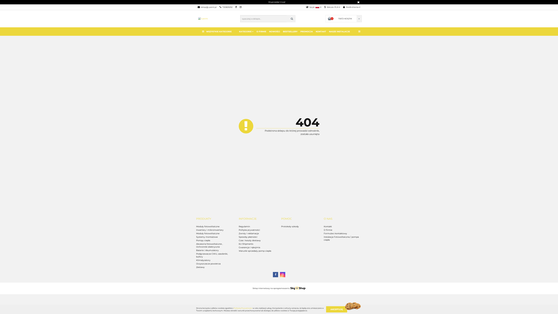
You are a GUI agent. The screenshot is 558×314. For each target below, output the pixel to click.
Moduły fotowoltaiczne (207, 226)
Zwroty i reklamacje (249, 233)
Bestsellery (290, 31)
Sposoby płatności (248, 237)
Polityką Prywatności (243, 308)
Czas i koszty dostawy (250, 240)
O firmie (261, 31)
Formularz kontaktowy (335, 233)
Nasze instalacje (339, 31)
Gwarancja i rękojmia (249, 247)
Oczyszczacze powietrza (208, 263)
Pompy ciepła (203, 240)
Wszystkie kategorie (219, 31)
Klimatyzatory (203, 260)
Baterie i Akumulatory (207, 250)
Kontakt (321, 31)
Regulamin (244, 226)
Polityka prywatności (249, 230)
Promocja (306, 31)
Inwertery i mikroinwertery (209, 230)
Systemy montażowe (207, 237)
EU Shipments (246, 244)
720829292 (227, 7)
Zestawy (200, 267)
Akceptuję (336, 309)
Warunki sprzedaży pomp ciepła (255, 251)
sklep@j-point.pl (209, 7)
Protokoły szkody (290, 226)
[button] (203, 219)
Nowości (274, 31)
